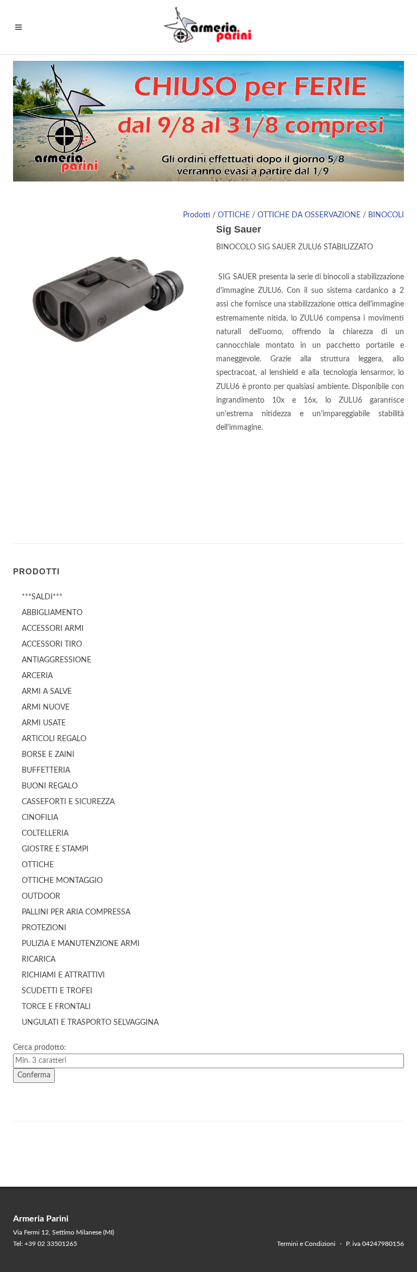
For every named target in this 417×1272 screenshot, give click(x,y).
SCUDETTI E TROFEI (57, 991)
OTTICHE (234, 215)
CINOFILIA (40, 818)
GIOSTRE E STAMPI (55, 849)
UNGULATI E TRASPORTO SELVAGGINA (90, 1022)
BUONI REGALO (50, 786)
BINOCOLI (386, 215)
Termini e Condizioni (306, 1243)
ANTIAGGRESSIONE (56, 660)
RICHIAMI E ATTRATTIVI (63, 975)
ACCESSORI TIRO (52, 644)
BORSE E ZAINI (48, 755)
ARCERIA (37, 676)
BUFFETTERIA (46, 770)
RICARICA (38, 959)
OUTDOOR (41, 896)
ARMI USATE (44, 723)
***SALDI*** (42, 597)
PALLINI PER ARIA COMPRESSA (76, 912)
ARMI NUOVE (46, 707)
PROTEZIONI (44, 928)
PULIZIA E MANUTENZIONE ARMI (81, 944)
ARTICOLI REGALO (54, 739)
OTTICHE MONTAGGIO (62, 881)
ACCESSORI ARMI (53, 628)
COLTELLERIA (45, 833)
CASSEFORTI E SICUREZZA (68, 802)
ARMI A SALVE (47, 691)
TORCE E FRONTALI (56, 1007)
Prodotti (196, 215)
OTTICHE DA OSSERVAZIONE (309, 215)
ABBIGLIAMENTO (52, 613)
